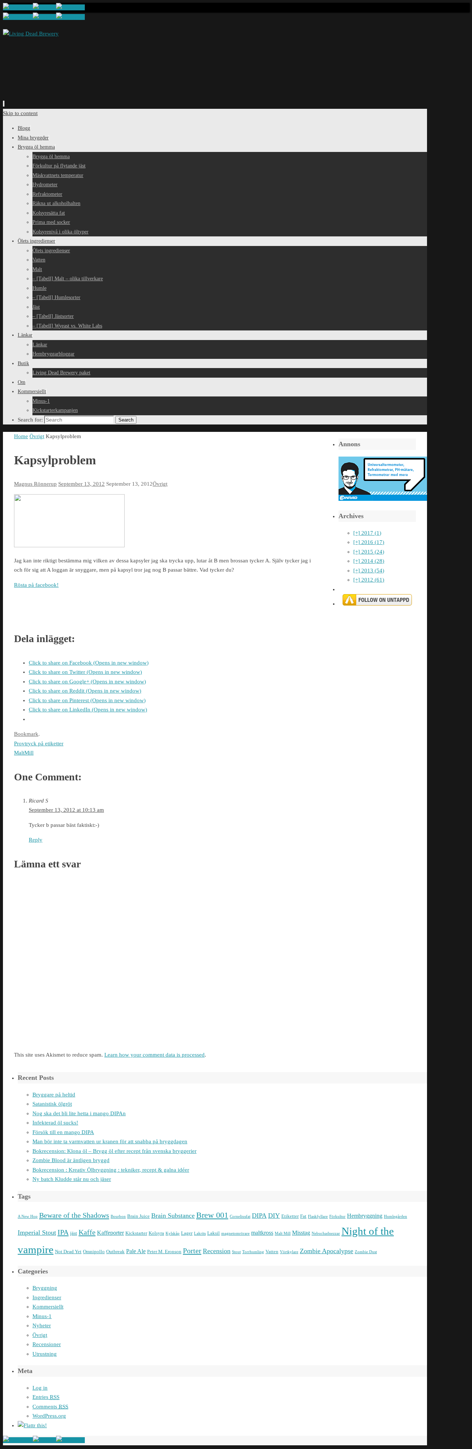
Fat (303, 1216)
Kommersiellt (47, 1307)
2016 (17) (368, 542)
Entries (45, 1397)
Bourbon (118, 1216)
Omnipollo (94, 1251)
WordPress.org (49, 1416)
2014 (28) (368, 561)
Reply (35, 840)
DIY (274, 1215)
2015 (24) (368, 552)
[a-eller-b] (69, 545)
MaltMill (24, 753)
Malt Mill (283, 1233)
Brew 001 (212, 1215)
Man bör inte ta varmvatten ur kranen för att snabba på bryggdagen (109, 1141)
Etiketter (290, 1216)
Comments (50, 1407)
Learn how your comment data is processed (154, 1055)
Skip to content (20, 113)
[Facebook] (18, 7)
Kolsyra (156, 1233)
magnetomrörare (235, 1233)
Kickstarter (136, 1233)
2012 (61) (368, 580)
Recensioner (46, 1344)
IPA (63, 1232)
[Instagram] (70, 7)
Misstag (301, 1233)
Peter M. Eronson (164, 1251)
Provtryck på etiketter (38, 743)
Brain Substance (173, 1215)
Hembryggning (364, 1216)
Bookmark (26, 734)
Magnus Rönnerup (35, 484)
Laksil (213, 1233)
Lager (186, 1233)
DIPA (259, 1215)
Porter (192, 1251)
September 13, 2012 (81, 484)
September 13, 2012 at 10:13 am (66, 810)
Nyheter (41, 1325)
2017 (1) (367, 533)
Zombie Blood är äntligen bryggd (71, 1160)
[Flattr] (32, 1425)
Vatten (272, 1251)
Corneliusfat (240, 1216)
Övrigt (37, 436)
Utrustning (44, 1354)
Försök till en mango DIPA (63, 1132)
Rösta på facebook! (36, 585)
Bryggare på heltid (53, 1095)
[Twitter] (44, 7)
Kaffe (87, 1232)
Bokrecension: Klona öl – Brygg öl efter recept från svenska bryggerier (114, 1151)
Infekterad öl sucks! (55, 1123)
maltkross (262, 1233)
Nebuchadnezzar (326, 1233)
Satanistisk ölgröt (52, 1104)
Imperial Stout (37, 1232)
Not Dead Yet (68, 1251)
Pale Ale (136, 1251)
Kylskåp (173, 1233)
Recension (216, 1251)
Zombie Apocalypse (326, 1251)
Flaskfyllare (318, 1216)
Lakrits (200, 1233)
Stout (236, 1252)
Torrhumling (253, 1252)
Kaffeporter (110, 1233)
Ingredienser (46, 1297)
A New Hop (28, 1216)
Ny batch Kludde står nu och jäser (71, 1179)
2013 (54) (368, 570)
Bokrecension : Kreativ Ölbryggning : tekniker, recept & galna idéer (110, 1170)
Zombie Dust (366, 1252)
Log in (40, 1388)
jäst (73, 1233)
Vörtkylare (289, 1252)
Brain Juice (138, 1216)
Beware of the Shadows (74, 1215)
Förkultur (337, 1216)
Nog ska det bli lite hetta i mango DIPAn (79, 1113)
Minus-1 (42, 1316)
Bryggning (44, 1288)
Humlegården (395, 1216)
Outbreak (115, 1251)
